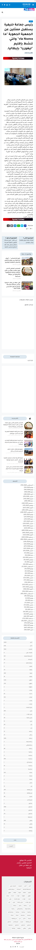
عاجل (31, 783)
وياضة (30, 830)
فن (31, 786)
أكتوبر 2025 (29, 508)
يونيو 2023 (30, 571)
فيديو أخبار (29, 800)
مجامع (30, 803)
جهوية (30, 687)
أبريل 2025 (30, 521)
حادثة (31, 693)
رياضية (30, 752)
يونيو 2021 (30, 625)
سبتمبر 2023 (29, 564)
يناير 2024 (30, 555)
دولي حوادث (29, 714)
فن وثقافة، (29, 793)
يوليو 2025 (30, 514)
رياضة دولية (29, 741)
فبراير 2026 (30, 499)
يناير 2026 (30, 501)
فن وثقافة (29, 789)
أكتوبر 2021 (30, 616)
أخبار (31, 642)
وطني (30, 820)
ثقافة (31, 676)
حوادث (30, 697)
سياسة (30, 759)
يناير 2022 (30, 609)
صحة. (30, 779)
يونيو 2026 (30, 490)
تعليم (31, 666)
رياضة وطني (29, 745)
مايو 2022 (30, 600)
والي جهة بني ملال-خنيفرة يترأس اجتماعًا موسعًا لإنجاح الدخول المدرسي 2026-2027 (12, 285)
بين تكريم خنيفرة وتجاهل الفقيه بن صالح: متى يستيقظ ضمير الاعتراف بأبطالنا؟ (14, 442)
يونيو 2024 (30, 544)
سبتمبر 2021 (29, 618)
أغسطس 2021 (28, 621)
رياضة (30, 738)
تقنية (31, 673)
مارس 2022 (29, 605)
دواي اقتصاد (29, 707)
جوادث (30, 690)
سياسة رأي (29, 762)
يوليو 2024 (30, 542)
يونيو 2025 (30, 517)
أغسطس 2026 (28, 485)
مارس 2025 (29, 523)
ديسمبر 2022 (29, 584)
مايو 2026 (30, 492)
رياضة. (30, 748)
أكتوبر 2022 (29, 589)
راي (31, 728)
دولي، (31, 721)
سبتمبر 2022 (29, 591)
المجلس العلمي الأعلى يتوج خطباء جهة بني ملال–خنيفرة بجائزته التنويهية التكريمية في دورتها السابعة (12, 272)
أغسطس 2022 (28, 594)
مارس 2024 (29, 551)
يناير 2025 (30, 528)
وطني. (30, 824)
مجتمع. (30, 813)
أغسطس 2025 (28, 512)
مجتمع (30, 807)
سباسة (30, 755)
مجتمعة (30, 817)
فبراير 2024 (29, 553)
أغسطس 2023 (28, 566)
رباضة (30, 731)
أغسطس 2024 (28, 539)
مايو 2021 (30, 627)
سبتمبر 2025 (29, 510)
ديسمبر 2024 (29, 530)
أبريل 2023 (30, 575)
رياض (30, 735)
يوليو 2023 (30, 569)
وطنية (30, 827)
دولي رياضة (29, 717)
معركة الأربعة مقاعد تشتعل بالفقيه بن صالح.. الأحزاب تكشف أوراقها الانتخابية (13, 460)
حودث (30, 700)
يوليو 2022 (30, 596)
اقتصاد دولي (29, 652)
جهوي (30, 21)
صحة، (30, 776)
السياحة (30, 659)
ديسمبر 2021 (29, 612)
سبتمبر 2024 (29, 537)
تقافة (31, 670)
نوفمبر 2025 (29, 505)
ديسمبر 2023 (29, 557)
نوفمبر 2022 (29, 587)
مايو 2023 (30, 573)
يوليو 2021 (30, 623)
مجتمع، (30, 810)
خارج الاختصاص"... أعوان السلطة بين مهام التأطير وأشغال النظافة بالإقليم (12, 260)
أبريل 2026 (30, 494)
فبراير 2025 (29, 526)
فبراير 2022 (30, 607)
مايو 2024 (30, 546)
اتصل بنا (22, 947)
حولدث (30, 704)
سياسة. (30, 765)
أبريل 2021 (30, 630)
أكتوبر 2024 (29, 535)
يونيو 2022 (30, 598)
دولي (31, 711)
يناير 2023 (30, 582)
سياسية (30, 769)
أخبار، (31, 645)
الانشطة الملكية (28, 656)
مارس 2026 (29, 496)
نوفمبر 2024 (29, 533)
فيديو (31, 796)
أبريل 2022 (30, 603)
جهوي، (30, 683)
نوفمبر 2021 (29, 614)
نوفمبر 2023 (29, 560)
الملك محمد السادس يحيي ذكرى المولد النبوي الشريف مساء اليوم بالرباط (14, 468)
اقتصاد (30, 649)
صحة (31, 772)
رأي (31, 724)
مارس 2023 (29, 578)
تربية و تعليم (29, 663)
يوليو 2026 (30, 487)
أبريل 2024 (30, 548)
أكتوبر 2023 (30, 562)
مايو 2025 (30, 519)
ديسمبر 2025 (29, 503)
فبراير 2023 (30, 580)
